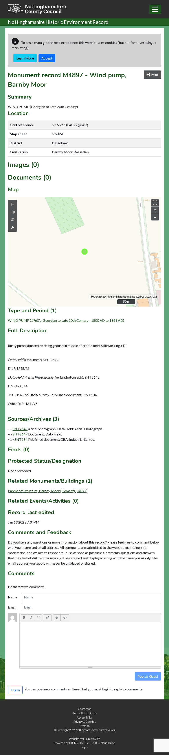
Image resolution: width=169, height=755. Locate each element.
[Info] (12, 220)
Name (12, 597)
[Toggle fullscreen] (155, 202)
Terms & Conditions (84, 713)
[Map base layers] (12, 212)
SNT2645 (20, 429)
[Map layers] (12, 204)
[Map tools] (12, 228)
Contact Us (84, 709)
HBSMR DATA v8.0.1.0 (83, 743)
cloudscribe (108, 743)
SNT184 (21, 439)
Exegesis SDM (91, 739)
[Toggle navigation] (155, 9)
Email (12, 607)
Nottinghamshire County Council (96, 730)
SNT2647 (20, 434)
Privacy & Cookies (84, 721)
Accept (46, 58)
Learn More (25, 58)
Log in (84, 747)
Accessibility (84, 717)
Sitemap (85, 726)
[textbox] (90, 644)
